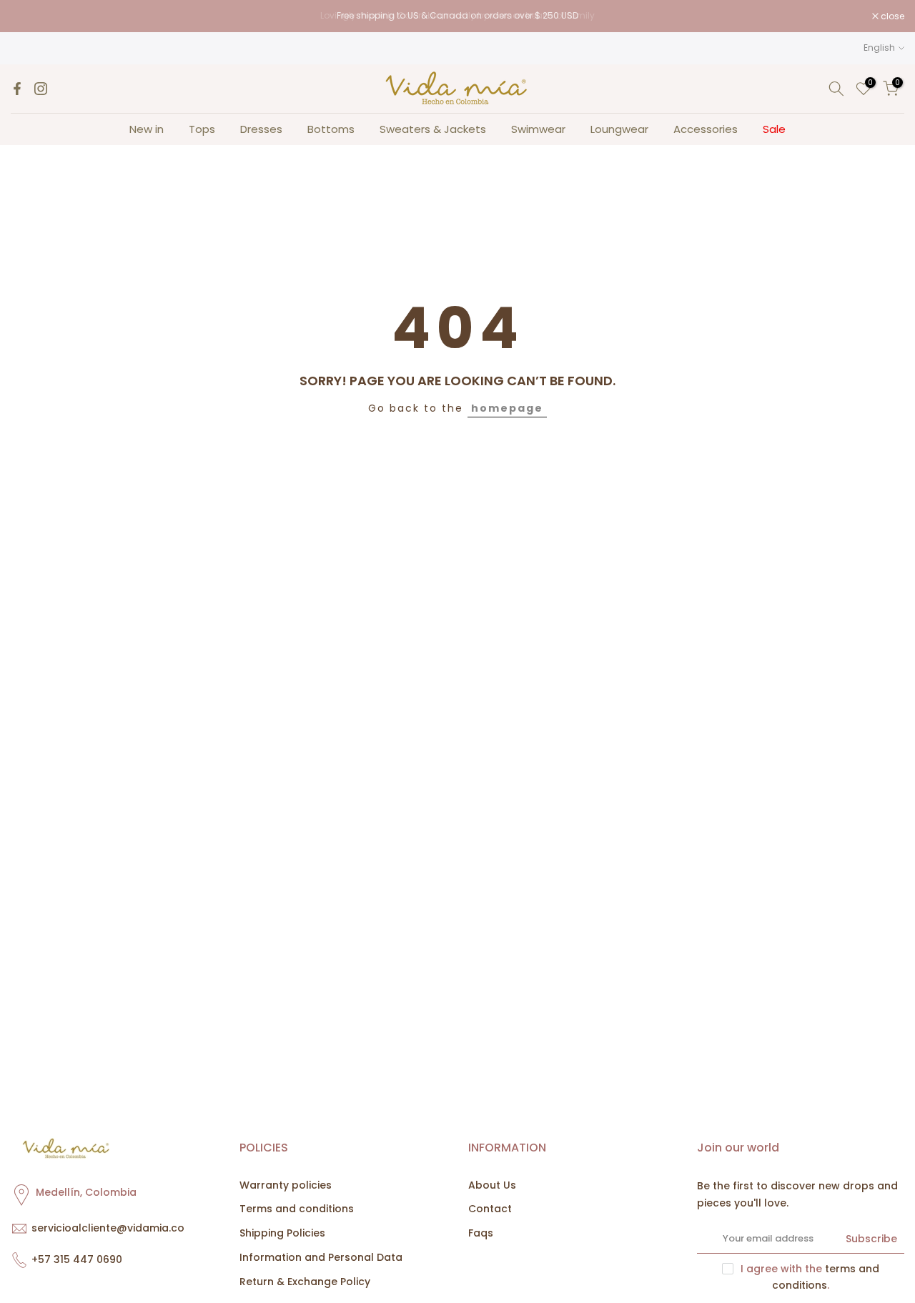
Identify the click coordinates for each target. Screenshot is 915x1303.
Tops (202, 129)
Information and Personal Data (320, 1257)
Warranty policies (285, 1185)
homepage (507, 408)
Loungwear (619, 129)
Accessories (705, 129)
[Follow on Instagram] (40, 88)
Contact (490, 1209)
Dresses (261, 129)
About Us (492, 1185)
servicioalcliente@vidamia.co (107, 1228)
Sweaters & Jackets (433, 129)
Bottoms (331, 129)
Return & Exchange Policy (304, 1281)
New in (146, 129)
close (30, 16)
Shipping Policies (282, 1233)
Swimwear (538, 129)
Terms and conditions (296, 1209)
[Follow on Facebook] (17, 88)
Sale (774, 129)
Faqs (480, 1233)
